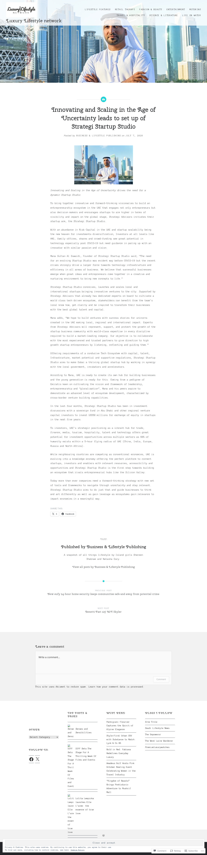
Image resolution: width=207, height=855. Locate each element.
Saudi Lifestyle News (157, 728)
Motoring (195, 9)
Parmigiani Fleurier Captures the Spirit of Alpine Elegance (120, 726)
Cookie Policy (78, 850)
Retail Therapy (125, 9)
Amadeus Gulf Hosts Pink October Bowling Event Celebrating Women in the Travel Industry (121, 769)
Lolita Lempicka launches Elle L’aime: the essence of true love (85, 806)
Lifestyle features (98, 9)
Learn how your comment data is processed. (116, 687)
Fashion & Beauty (150, 9)
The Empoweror (153, 734)
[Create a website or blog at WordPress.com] (103, 836)
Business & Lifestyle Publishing (98, 135)
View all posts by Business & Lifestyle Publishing (103, 567)
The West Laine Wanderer (159, 741)
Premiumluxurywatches (157, 747)
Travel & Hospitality (131, 15)
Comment (161, 679)
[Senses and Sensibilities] (82, 724)
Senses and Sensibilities (83, 731)
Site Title (151, 722)
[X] (37, 759)
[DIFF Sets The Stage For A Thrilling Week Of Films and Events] (82, 744)
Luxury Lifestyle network (34, 21)
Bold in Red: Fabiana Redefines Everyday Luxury (119, 753)
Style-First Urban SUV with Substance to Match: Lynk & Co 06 (121, 739)
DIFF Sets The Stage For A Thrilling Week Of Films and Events (86, 754)
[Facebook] (31, 759)
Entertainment (176, 9)
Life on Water (191, 15)
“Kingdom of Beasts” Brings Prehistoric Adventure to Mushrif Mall (119, 786)
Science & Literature (164, 15)
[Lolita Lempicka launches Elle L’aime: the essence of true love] (82, 794)
